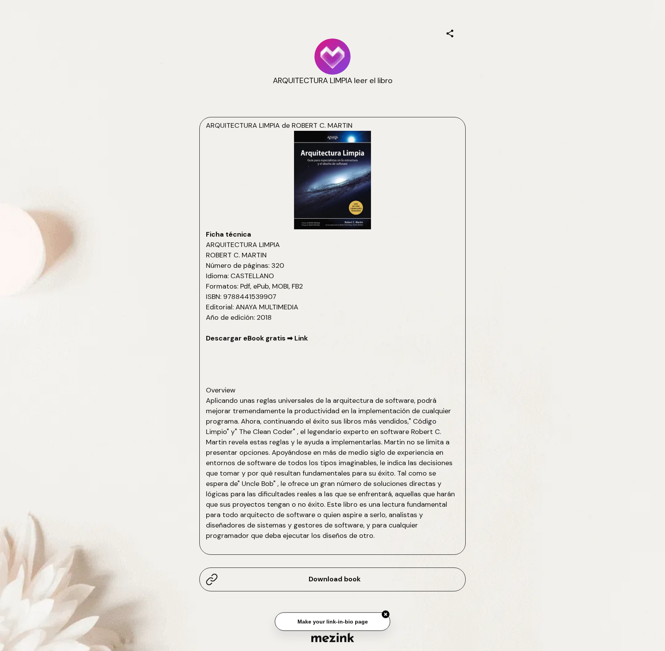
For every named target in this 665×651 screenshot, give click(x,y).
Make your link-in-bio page (332, 621)
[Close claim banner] (385, 614)
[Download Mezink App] (332, 637)
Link (301, 338)
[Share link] (449, 32)
